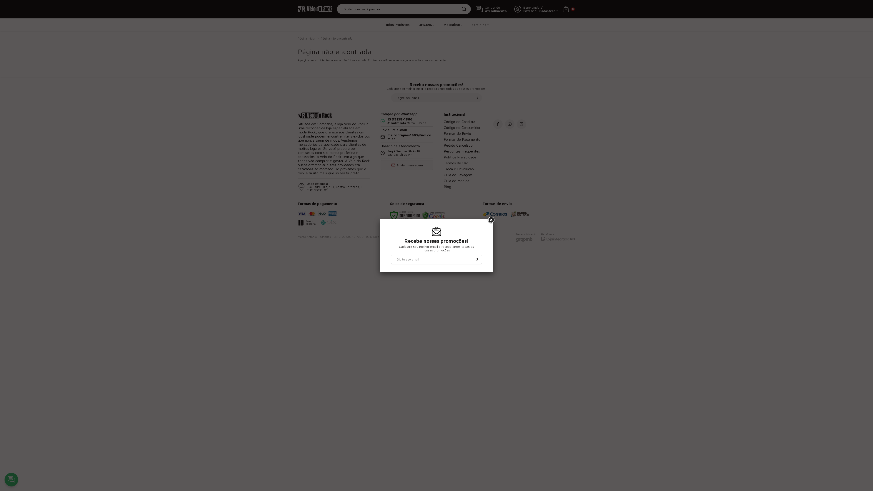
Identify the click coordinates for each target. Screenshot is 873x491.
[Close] (491, 220)
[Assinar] (477, 259)
